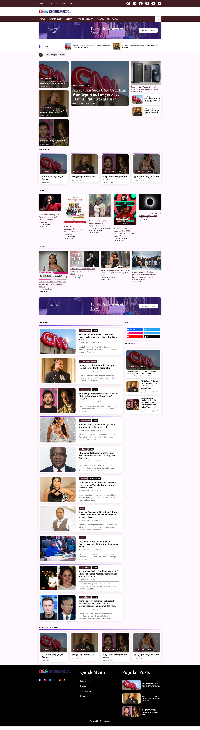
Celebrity (83, 479)
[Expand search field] (158, 19)
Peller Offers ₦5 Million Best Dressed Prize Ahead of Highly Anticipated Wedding (115, 272)
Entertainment (45, 78)
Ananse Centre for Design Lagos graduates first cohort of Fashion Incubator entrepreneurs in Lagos (145, 274)
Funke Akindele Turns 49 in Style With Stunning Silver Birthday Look (157, 46)
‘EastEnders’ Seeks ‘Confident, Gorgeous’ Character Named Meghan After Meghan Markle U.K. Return (98, 573)
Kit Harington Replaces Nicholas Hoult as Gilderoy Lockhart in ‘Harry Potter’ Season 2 (109, 46)
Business (82, 449)
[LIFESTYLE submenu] (75, 18)
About (41, 3)
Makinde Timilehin (84, 461)
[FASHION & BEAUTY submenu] (95, 18)
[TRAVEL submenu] (105, 18)
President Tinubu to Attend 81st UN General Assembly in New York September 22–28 (98, 544)
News (55, 78)
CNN (63, 55)
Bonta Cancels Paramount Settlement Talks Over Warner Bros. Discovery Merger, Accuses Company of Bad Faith (97, 603)
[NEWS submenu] (46, 18)
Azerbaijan (52, 55)
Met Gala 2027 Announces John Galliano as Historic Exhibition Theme (82, 271)
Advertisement (51, 3)
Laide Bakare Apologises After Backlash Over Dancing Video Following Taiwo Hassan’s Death (97, 485)
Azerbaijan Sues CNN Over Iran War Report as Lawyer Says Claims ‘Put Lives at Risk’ (53, 82)
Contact (63, 3)
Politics (82, 538)
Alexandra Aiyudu (77, 103)
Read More (91, 352)
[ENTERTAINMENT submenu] (63, 18)
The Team (72, 3)
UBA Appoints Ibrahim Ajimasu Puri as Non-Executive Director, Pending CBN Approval (97, 455)
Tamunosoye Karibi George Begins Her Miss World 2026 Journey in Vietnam (52, 284)
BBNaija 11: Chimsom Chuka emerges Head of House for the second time (53, 111)
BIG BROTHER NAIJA (46, 108)
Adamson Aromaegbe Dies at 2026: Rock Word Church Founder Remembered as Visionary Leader (98, 514)
